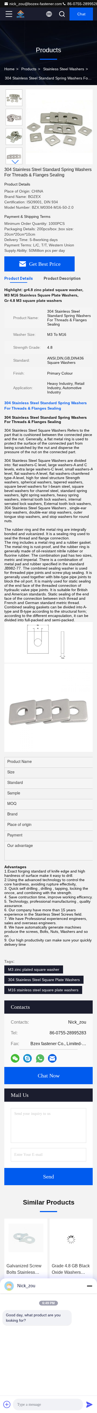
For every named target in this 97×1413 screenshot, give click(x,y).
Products (28, 69)
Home (9, 69)
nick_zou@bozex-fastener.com (35, 4)
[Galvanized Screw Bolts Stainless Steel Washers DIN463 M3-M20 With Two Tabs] (25, 1240)
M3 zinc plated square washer (33, 969)
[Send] (89, 1404)
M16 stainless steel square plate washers (43, 990)
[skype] (27, 1058)
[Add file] (7, 1404)
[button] (15, 162)
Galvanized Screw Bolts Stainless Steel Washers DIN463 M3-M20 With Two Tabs (23, 1270)
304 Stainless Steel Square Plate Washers (44, 980)
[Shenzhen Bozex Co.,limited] (26, 14)
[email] (52, 1058)
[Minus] (89, 1286)
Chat (81, 14)
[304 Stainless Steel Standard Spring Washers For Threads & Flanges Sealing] (59, 126)
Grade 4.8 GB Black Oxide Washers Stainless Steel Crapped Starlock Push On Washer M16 (71, 1270)
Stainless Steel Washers (63, 69)
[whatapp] (40, 1058)
